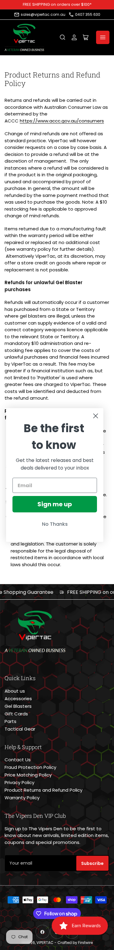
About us (15, 691)
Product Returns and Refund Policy (43, 790)
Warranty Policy (22, 797)
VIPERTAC (45, 942)
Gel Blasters (18, 706)
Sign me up (54, 504)
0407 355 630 (87, 14)
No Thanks (55, 524)
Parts (10, 721)
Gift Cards (16, 714)
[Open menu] (102, 37)
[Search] (62, 37)
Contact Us (18, 759)
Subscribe (92, 863)
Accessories (18, 698)
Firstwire (85, 942)
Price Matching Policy (28, 775)
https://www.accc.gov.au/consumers (62, 121)
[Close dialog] (95, 416)
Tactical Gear (20, 729)
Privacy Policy (19, 782)
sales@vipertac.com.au (43, 14)
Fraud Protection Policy (30, 767)
